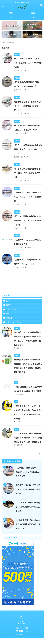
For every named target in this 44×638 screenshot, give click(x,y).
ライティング (33, 17)
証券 (7, 313)
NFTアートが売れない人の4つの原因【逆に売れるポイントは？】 (28, 149)
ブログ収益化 (21, 624)
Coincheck (30, 248)
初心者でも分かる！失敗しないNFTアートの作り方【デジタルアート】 (27, 105)
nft (28, 70)
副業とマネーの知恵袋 (22, 628)
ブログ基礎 (21, 621)
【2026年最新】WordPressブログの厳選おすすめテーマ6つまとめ (27, 524)
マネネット (22, 631)
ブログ (11, 13)
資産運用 (9, 318)
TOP (21, 616)
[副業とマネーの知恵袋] (22, 7)
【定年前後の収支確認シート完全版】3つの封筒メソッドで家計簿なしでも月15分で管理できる (28, 437)
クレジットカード (12, 309)
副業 (7, 301)
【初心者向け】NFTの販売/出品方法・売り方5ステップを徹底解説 (28, 196)
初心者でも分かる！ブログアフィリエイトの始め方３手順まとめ (27, 489)
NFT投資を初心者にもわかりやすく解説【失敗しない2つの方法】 (27, 173)
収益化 (33, 13)
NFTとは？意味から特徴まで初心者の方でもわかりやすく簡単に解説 (27, 220)
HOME (21, 619)
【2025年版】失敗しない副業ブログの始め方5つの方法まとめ (27, 506)
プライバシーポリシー (14, 322)
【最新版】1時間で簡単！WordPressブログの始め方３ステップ (27, 471)
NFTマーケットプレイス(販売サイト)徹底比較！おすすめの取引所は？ (28, 62)
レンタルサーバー (11, 17)
